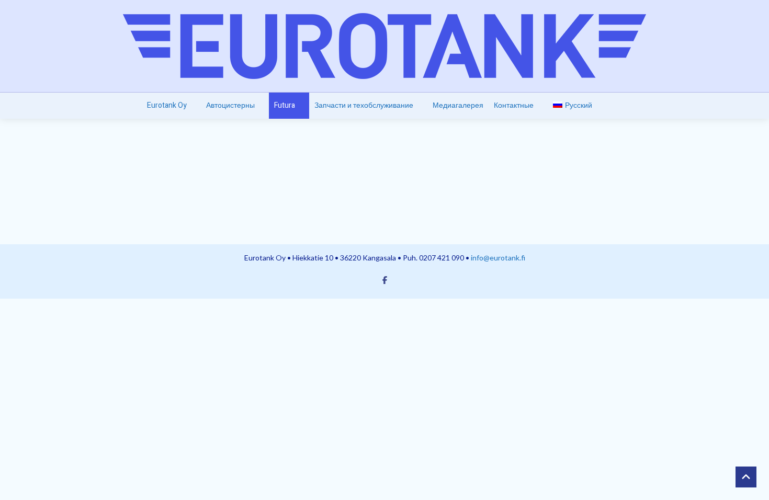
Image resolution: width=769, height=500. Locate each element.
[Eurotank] (384, 46)
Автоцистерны (230, 105)
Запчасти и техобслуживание (363, 105)
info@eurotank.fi (498, 257)
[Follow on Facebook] (384, 279)
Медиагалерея (458, 105)
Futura (284, 105)
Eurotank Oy (167, 105)
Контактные (514, 105)
